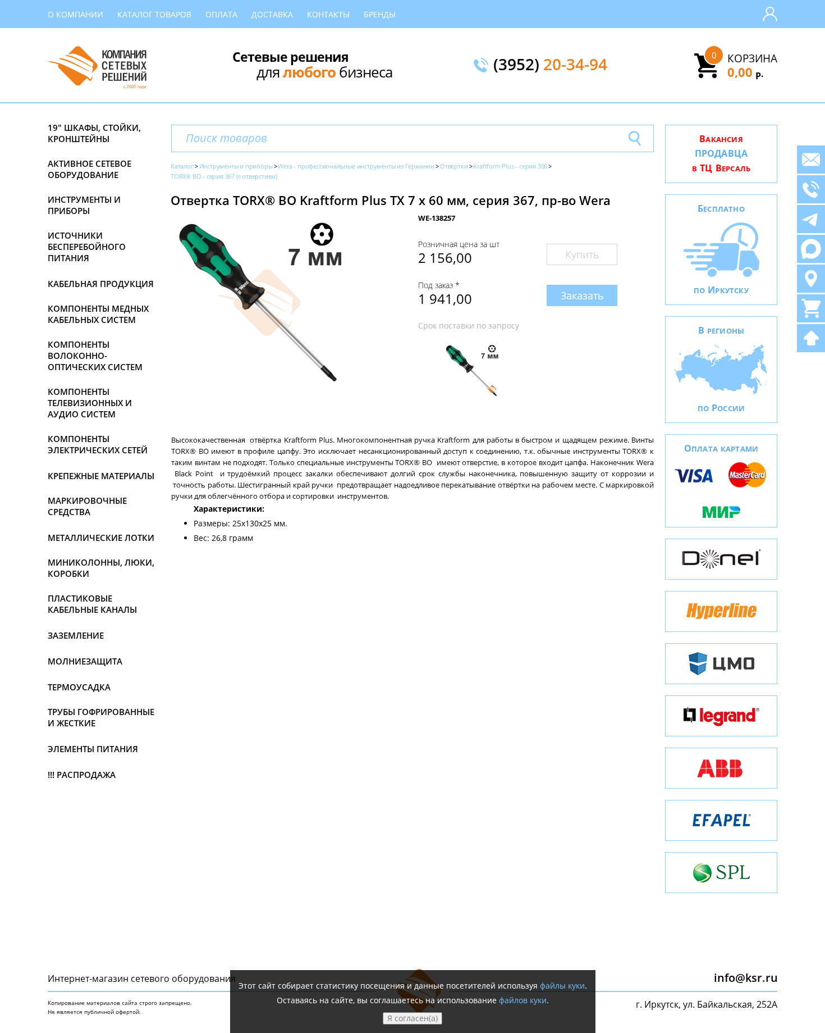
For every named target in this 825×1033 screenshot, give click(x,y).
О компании (75, 14)
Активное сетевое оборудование (89, 169)
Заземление (76, 635)
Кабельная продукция (101, 283)
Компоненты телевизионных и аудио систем (90, 403)
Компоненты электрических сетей (98, 444)
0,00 (745, 71)
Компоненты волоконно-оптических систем (95, 355)
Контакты (328, 14)
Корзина (752, 58)
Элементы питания (93, 748)
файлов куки (523, 1000)
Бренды (380, 14)
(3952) (550, 65)
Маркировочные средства (87, 506)
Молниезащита (85, 661)
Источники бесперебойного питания (87, 246)
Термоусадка (79, 687)
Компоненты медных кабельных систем (98, 314)
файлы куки (562, 985)
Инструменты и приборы (84, 205)
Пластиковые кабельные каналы (92, 604)
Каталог (182, 166)
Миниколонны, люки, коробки (101, 568)
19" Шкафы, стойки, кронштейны (94, 133)
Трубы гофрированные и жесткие (101, 717)
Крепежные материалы (101, 475)
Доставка (272, 14)
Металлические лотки (101, 537)
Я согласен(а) (412, 1018)
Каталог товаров (154, 14)
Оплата (221, 14)
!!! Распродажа (82, 774)
